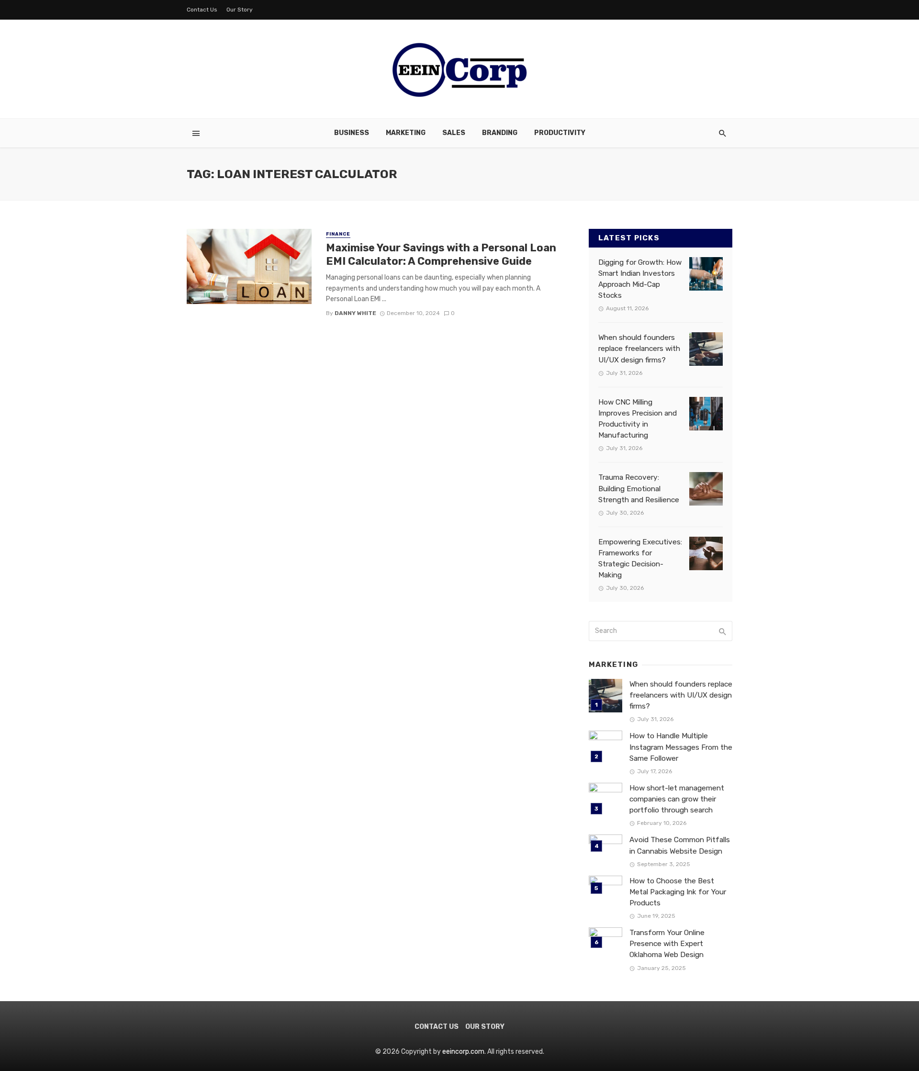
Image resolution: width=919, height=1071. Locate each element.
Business (351, 133)
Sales (453, 133)
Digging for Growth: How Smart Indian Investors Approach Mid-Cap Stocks (640, 279)
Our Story (239, 9)
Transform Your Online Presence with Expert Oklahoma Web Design (667, 943)
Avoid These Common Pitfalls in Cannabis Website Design (679, 845)
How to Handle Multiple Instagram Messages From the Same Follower (680, 747)
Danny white (355, 313)
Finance (338, 234)
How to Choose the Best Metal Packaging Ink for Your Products (677, 892)
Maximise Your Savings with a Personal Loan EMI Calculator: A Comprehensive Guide (441, 254)
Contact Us (202, 9)
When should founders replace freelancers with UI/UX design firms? (639, 348)
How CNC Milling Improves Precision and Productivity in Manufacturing (637, 419)
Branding (499, 133)
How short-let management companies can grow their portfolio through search (676, 799)
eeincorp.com (463, 1052)
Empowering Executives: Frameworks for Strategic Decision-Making (640, 558)
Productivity (559, 133)
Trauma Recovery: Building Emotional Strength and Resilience (638, 488)
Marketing (406, 133)
